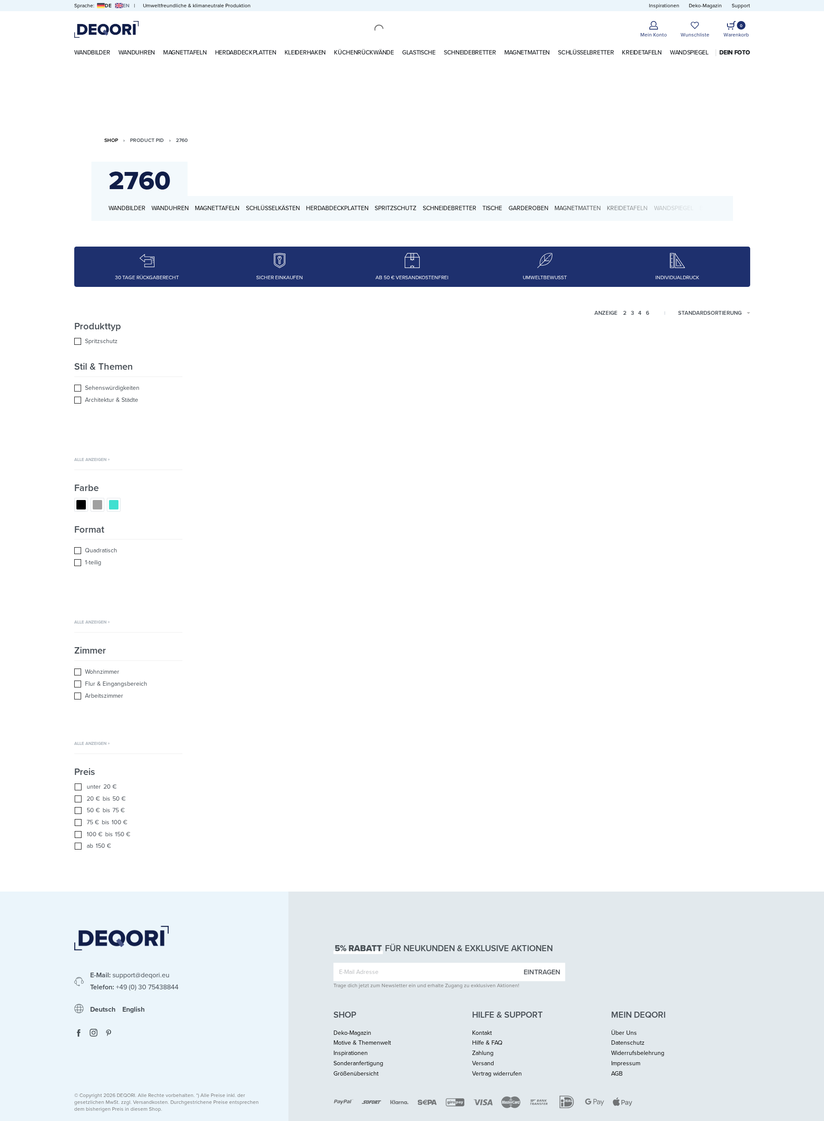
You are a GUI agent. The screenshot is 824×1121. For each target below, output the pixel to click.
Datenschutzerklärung (406, 547)
